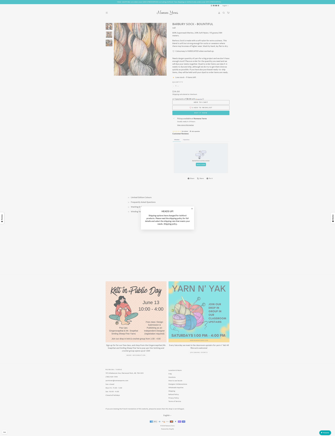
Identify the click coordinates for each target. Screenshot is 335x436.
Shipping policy (170, 224)
